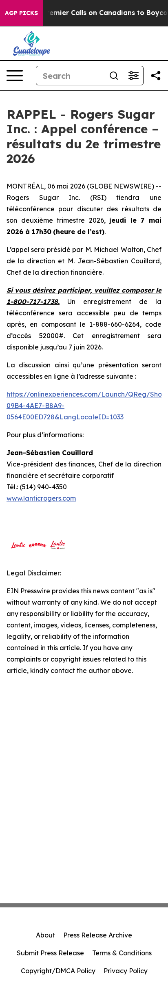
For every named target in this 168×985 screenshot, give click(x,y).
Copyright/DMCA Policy (58, 971)
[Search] (114, 75)
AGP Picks (21, 13)
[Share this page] (155, 75)
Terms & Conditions (122, 953)
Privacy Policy (126, 971)
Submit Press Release (50, 953)
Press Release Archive (97, 935)
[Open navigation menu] (15, 75)
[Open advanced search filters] (133, 75)
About (45, 935)
